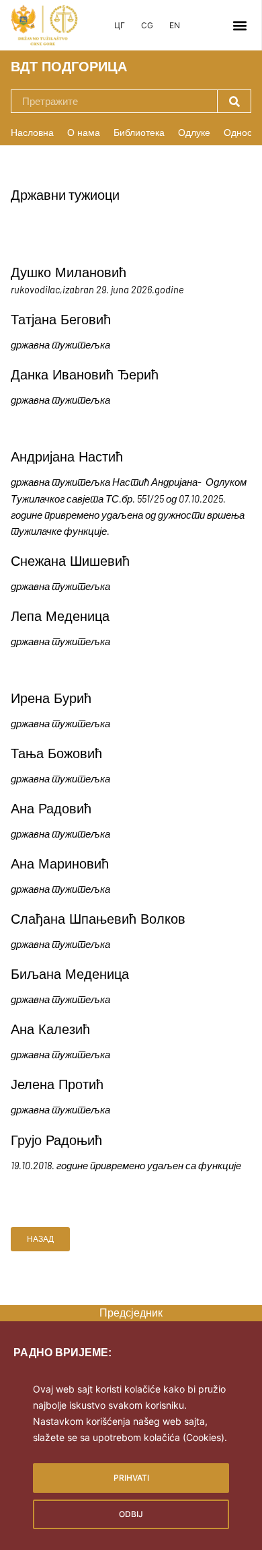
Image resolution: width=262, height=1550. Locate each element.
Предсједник (131, 1313)
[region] (131, 1454)
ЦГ (119, 25)
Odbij (131, 1514)
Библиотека (139, 132)
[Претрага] (234, 101)
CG (147, 25)
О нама (83, 132)
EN (174, 25)
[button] (239, 25)
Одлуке (194, 132)
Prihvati (131, 1478)
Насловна (32, 132)
